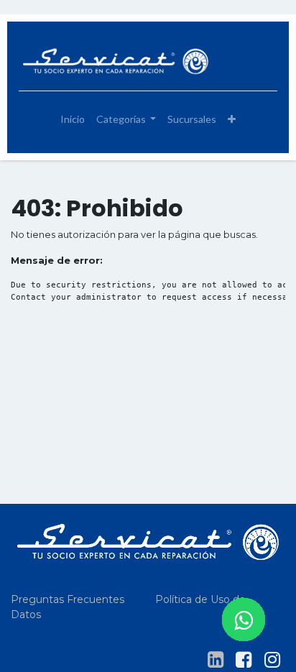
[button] (231, 119)
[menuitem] (73, 119)
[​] (215, 660)
